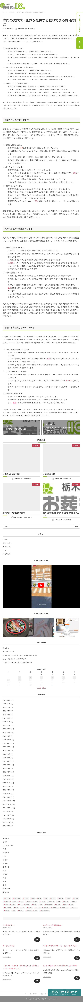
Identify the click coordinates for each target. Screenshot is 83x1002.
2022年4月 (7, 725)
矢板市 (58, 904)
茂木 (71, 904)
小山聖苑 (14, 901)
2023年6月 (7, 714)
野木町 (21, 911)
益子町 (27, 904)
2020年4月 (7, 786)
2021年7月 (7, 750)
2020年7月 (7, 775)
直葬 (9, 288)
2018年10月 (7, 819)
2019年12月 (7, 801)
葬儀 (21, 148)
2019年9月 (7, 811)
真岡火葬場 (49, 904)
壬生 (4, 856)
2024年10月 (7, 700)
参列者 (75, 173)
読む (37, 939)
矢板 (4, 885)
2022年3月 (7, 729)
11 (74, 677)
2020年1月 (7, 797)
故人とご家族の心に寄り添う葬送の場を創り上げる (60, 966)
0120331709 (79, 24)
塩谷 (46, 898)
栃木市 (66, 901)
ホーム (5, 539)
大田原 (61, 898)
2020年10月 (7, 765)
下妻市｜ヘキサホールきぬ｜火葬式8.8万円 (17, 662)
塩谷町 (53, 898)
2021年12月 (7, 740)
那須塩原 (55, 907)
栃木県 (74, 901)
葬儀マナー (7, 888)
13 (19, 680)
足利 (23, 907)
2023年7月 (7, 711)
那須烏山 (74, 907)
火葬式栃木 (7, 554)
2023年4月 (7, 718)
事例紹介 (6, 853)
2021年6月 (7, 754)
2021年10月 (7, 747)
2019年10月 (7, 808)
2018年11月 (7, 815)
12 (8, 680)
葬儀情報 (6, 892)
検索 (76, 526)
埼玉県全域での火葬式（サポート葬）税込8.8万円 (20, 655)
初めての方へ (7, 543)
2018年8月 (7, 822)
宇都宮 (5, 860)
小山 (6, 901)
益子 (20, 904)
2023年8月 (7, 707)
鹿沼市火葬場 (45, 911)
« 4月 (39, 688)
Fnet (4, 550)
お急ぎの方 (7, 546)
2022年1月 (7, 736)
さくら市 (7, 898)
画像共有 (6, 648)
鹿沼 (36, 911)
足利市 (30, 907)
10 (63, 677)
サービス (69, 381)
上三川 (26, 898)
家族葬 (5, 863)
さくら (5, 842)
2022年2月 (7, 732)
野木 (14, 911)
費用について (79, 43)
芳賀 (65, 904)
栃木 (4, 871)
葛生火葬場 (8, 907)
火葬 (6, 904)
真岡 (4, 881)
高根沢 (29, 911)
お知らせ (32, 28)
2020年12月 (7, 761)
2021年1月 (7, 757)
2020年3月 (7, 790)
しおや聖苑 (17, 898)
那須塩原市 (65, 907)
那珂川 (38, 907)
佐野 (39, 898)
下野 (4, 849)
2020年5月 (7, 783)
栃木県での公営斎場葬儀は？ (52, 925)
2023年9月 (7, 704)
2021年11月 (7, 743)
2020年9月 (7, 768)
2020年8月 (7, 772)
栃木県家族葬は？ (9, 925)
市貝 (21, 901)
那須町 (7, 911)
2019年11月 (7, 804)
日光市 (43, 901)
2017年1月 (7, 826)
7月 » (44, 688)
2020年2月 (7, 793)
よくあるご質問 (8, 845)
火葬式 (10, 263)
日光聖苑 (51, 901)
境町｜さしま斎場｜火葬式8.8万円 (14, 659)
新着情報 (6, 867)
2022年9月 (7, 722)
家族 (37, 201)
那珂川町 (46, 907)
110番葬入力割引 (8, 651)
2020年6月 (7, 779)
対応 (48, 358)
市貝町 (29, 901)
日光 (36, 901)
